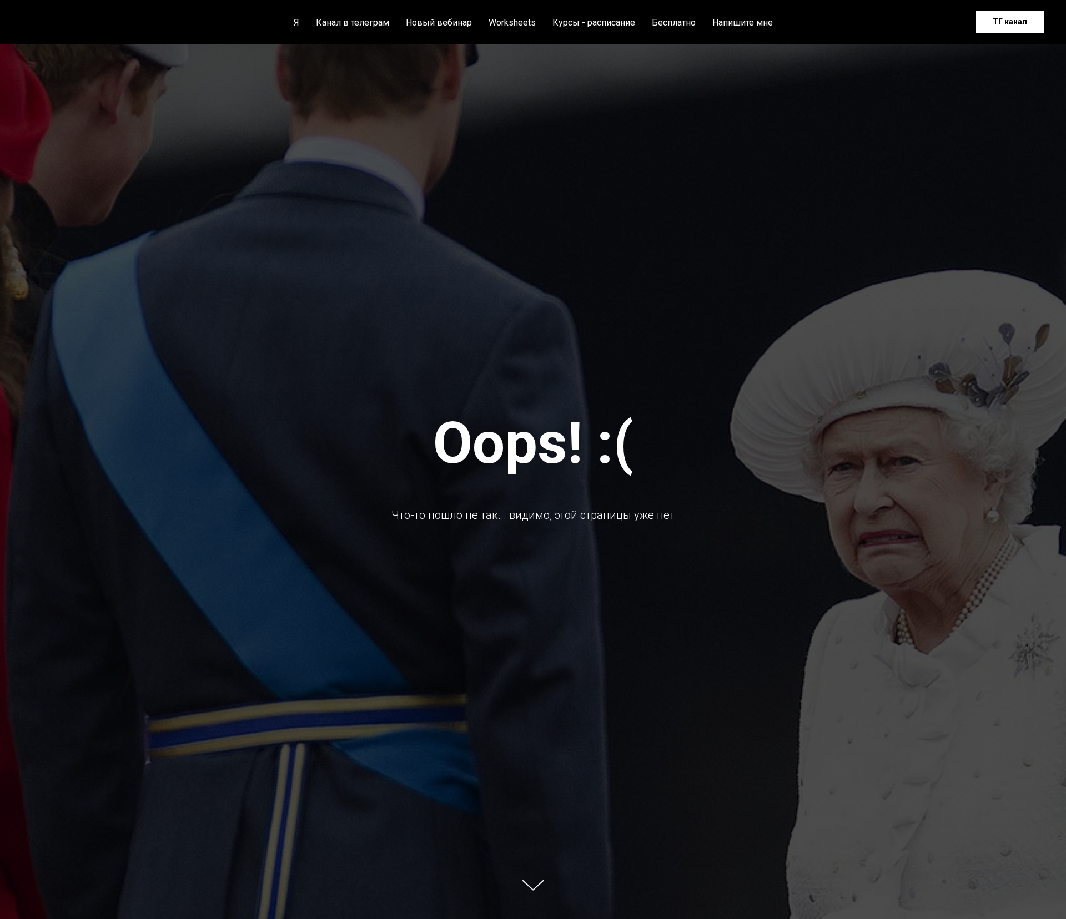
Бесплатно (674, 22)
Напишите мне (742, 22)
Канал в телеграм (352, 22)
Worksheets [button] (512, 22)
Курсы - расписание (593, 22)
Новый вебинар (439, 22)
